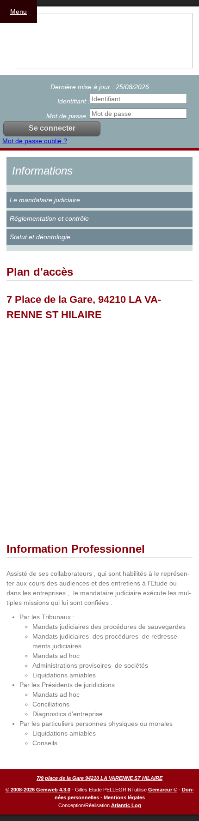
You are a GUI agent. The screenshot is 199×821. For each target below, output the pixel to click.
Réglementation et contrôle (49, 218)
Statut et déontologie (40, 237)
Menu (18, 11)
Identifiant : (73, 101)
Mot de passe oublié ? (34, 141)
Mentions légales (124, 797)
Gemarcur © (162, 789)
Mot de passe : (68, 116)
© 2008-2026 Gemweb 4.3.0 (38, 789)
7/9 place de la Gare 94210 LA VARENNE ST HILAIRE (99, 778)
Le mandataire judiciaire (45, 200)
